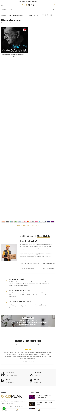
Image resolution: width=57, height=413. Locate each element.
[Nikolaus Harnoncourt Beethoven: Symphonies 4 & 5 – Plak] (14, 40)
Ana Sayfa (3, 15)
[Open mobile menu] (1, 5)
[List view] (43, 15)
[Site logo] (28, 5)
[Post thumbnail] (32, 397)
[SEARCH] (53, 9)
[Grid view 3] (48, 15)
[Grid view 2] (45, 15)
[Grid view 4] (51, 15)
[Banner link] (28, 321)
